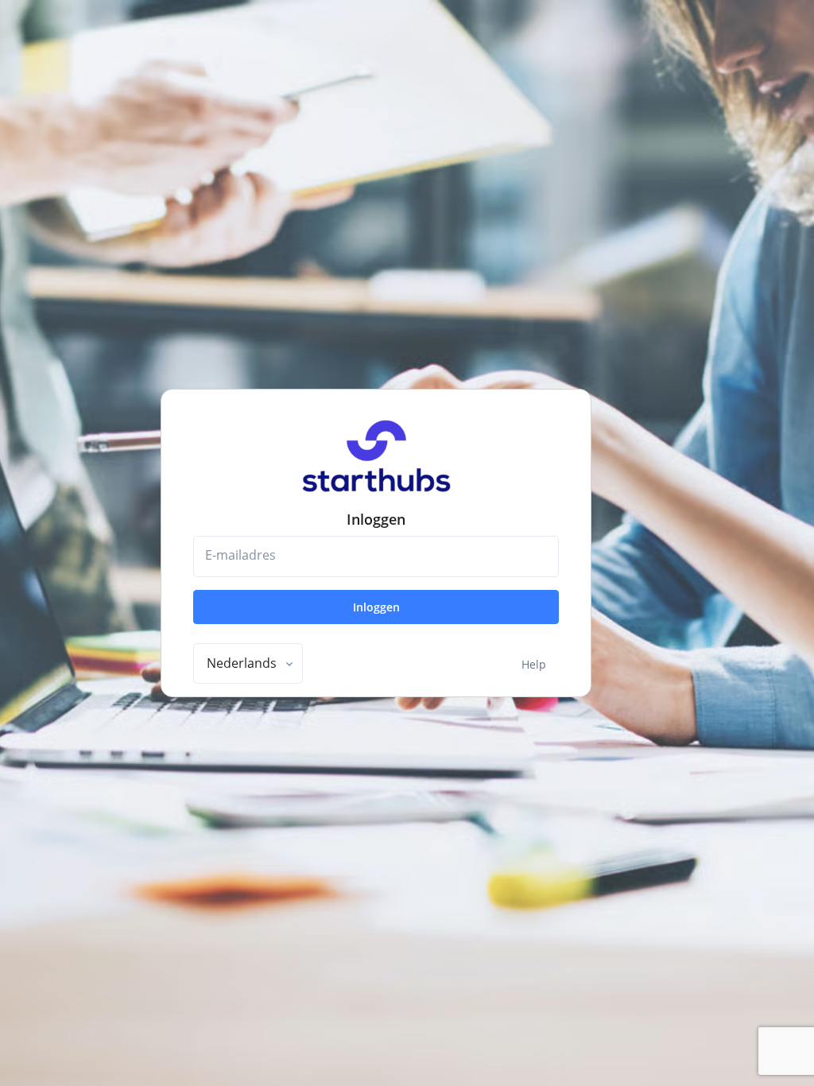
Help (533, 664)
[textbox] (242, 663)
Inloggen (376, 607)
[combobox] (248, 664)
